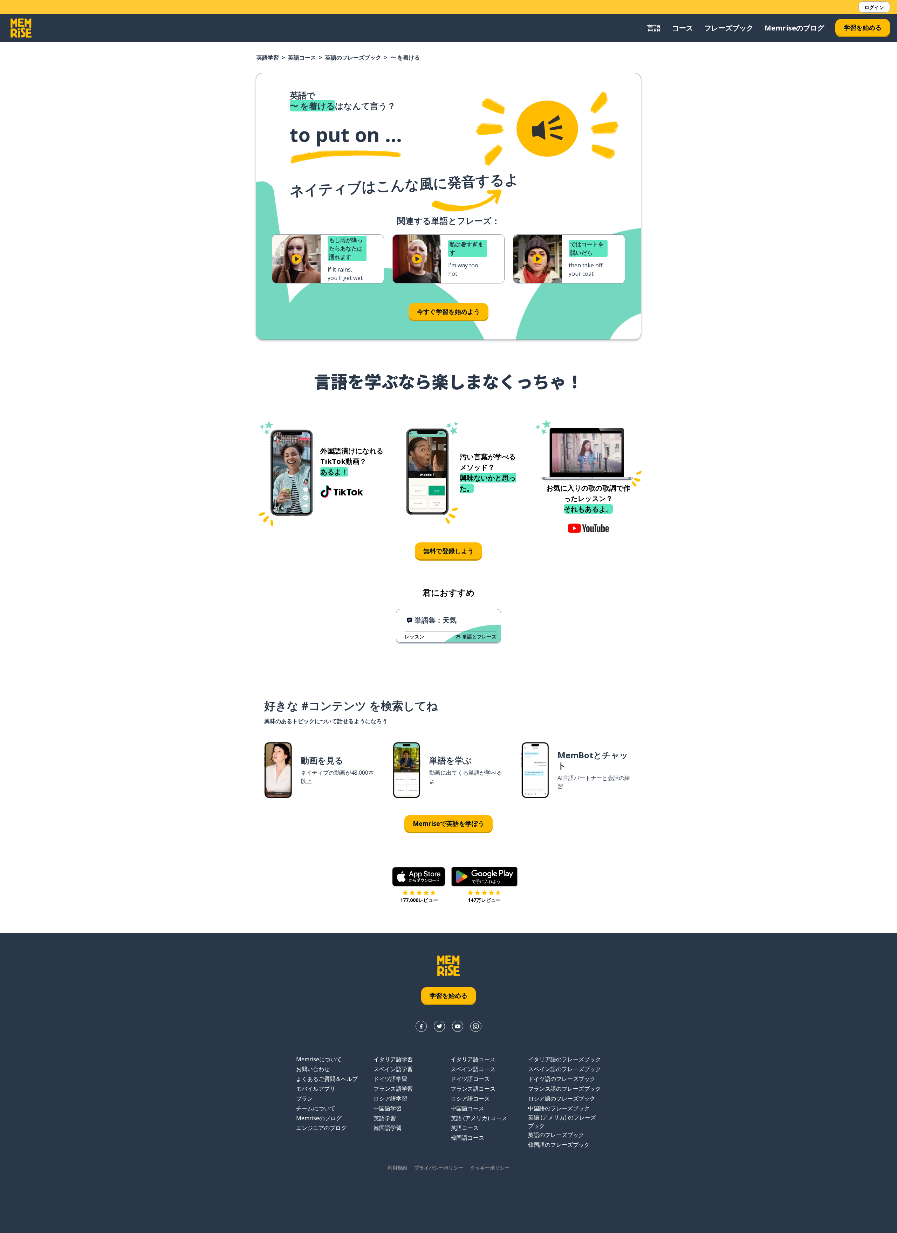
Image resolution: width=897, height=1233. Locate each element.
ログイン (874, 7)
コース (682, 28)
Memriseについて (319, 1059)
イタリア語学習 (393, 1059)
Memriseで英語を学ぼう (448, 823)
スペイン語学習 (393, 1069)
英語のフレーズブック (353, 57)
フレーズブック (728, 28)
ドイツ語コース (470, 1079)
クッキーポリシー (489, 1167)
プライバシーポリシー (438, 1167)
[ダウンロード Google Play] (484, 876)
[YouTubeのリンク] (457, 1026)
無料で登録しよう (448, 551)
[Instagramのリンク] (475, 1026)
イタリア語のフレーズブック (564, 1059)
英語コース (302, 57)
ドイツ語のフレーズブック (561, 1079)
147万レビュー (484, 900)
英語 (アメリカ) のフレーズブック (562, 1122)
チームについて (315, 1108)
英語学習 (267, 57)
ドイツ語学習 (390, 1079)
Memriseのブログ (794, 28)
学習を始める (863, 27)
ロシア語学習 (390, 1098)
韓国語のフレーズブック (559, 1145)
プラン (304, 1098)
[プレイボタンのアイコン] (296, 259)
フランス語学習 (393, 1088)
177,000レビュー (419, 900)
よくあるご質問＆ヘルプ (327, 1079)
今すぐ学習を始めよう (448, 311)
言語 (654, 28)
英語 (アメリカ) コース (479, 1118)
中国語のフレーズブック (559, 1108)
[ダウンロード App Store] (419, 876)
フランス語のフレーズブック (564, 1088)
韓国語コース (467, 1138)
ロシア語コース (470, 1098)
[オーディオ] (547, 129)
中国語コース (467, 1108)
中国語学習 (388, 1108)
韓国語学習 (388, 1128)
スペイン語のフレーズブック (564, 1069)
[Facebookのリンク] (421, 1026)
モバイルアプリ (315, 1088)
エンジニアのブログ (321, 1128)
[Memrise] (21, 28)
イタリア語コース (473, 1059)
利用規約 (397, 1167)
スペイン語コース (473, 1069)
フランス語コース (473, 1088)
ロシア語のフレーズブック (561, 1098)
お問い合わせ (313, 1069)
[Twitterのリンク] (439, 1026)
